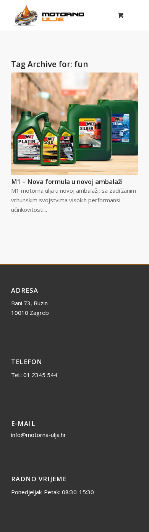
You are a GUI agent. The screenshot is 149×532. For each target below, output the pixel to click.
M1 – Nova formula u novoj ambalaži (67, 181)
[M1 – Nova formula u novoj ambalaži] (74, 124)
